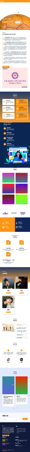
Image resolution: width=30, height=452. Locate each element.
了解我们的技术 (6, 66)
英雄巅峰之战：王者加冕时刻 (21, 182)
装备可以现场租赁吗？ (20, 337)
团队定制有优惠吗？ (19, 324)
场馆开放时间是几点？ (20, 334)
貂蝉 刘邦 (18, 396)
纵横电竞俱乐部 (7, 443)
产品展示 (18, 430)
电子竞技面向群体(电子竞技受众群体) (8, 203)
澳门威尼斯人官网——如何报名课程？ (21, 331)
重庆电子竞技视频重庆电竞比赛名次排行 (8, 397)
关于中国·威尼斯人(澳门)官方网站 (8, 22)
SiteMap (18, 432)
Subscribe (25, 418)
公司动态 (17, 22)
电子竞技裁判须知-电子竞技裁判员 (22, 203)
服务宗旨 (24, 430)
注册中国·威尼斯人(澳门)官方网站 (21, 431)
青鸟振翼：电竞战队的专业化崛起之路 (8, 182)
